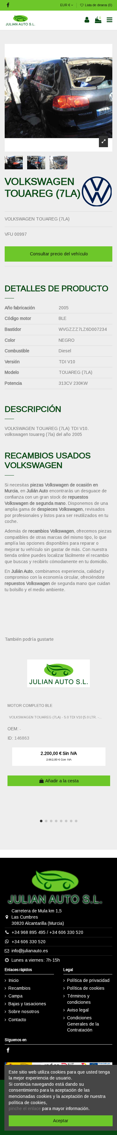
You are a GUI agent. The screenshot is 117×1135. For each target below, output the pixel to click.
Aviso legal (78, 1009)
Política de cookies (86, 988)
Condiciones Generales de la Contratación (83, 1023)
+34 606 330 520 (66, 932)
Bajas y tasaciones (27, 1003)
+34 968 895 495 (29, 932)
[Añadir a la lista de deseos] (108, 655)
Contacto (17, 1019)
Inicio (13, 980)
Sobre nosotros (23, 1011)
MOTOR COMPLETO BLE (29, 705)
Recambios (19, 988)
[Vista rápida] (108, 666)
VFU (9, 234)
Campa (15, 995)
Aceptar (60, 1120)
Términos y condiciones (79, 999)
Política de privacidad (88, 980)
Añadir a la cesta (62, 780)
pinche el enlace (25, 1108)
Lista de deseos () (98, 5)
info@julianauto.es (30, 950)
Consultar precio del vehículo (59, 253)
